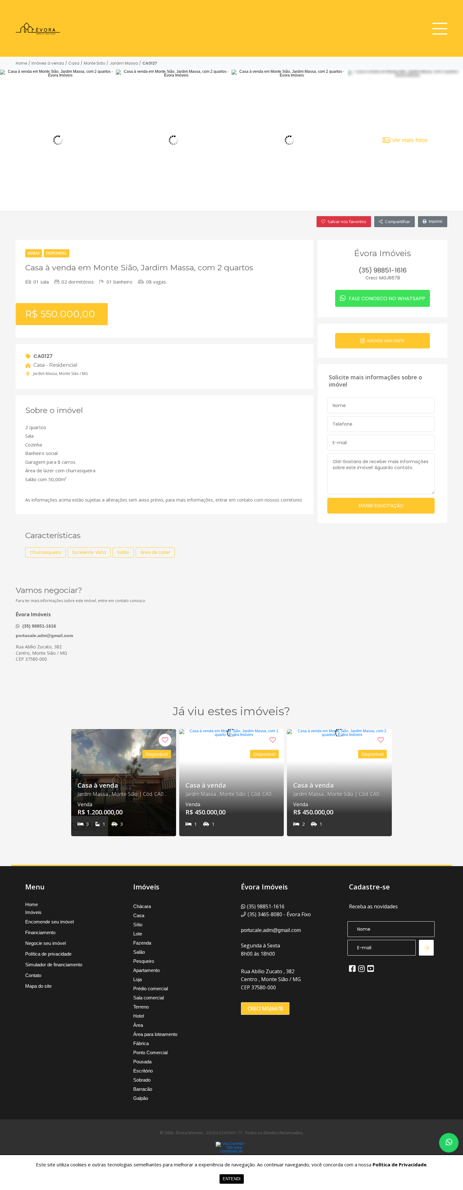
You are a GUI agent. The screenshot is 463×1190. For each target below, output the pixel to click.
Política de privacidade (48, 954)
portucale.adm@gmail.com (44, 635)
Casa (73, 63)
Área (138, 1025)
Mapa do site (38, 986)
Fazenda (142, 943)
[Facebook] (352, 968)
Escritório (143, 1070)
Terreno (141, 1006)
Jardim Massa (124, 63)
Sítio (137, 924)
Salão (139, 952)
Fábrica (141, 1043)
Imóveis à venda (47, 63)
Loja (137, 979)
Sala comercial (148, 997)
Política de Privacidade (399, 1164)
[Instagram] (361, 968)
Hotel (138, 1016)
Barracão (142, 1089)
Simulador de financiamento (53, 964)
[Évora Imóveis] (38, 28)
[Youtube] (370, 968)
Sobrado (142, 1080)
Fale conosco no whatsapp (386, 298)
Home (21, 63)
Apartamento (146, 970)
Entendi (232, 1178)
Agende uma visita (385, 341)
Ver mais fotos (410, 140)
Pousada (142, 1061)
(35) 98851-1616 (38, 626)
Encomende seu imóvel (49, 921)
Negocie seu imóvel (45, 943)
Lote (137, 933)
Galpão (140, 1098)
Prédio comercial (150, 988)
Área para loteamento (155, 1034)
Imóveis (33, 912)
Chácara (142, 906)
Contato (33, 975)
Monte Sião (94, 63)
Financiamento (40, 932)
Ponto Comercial (150, 1052)
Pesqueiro (143, 961)
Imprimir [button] (436, 221)
